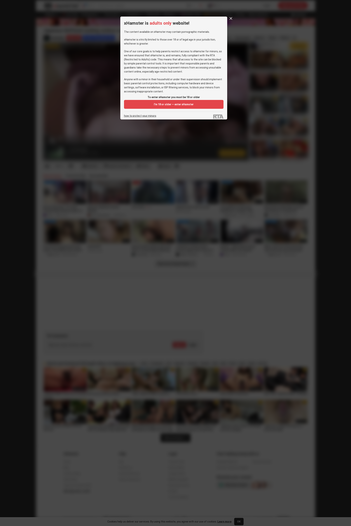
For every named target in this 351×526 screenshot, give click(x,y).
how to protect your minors (140, 115)
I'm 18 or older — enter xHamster (174, 104)
